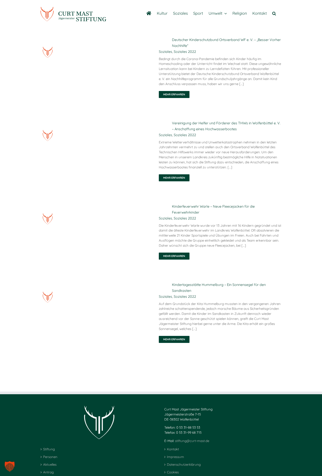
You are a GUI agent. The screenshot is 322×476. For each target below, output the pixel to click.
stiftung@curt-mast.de (192, 441)
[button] (274, 13)
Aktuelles (50, 464)
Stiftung (49, 449)
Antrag (48, 472)
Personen (50, 457)
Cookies (173, 472)
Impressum (175, 457)
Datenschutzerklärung (184, 464)
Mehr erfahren (174, 94)
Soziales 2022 (185, 51)
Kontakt (173, 449)
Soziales (165, 51)
